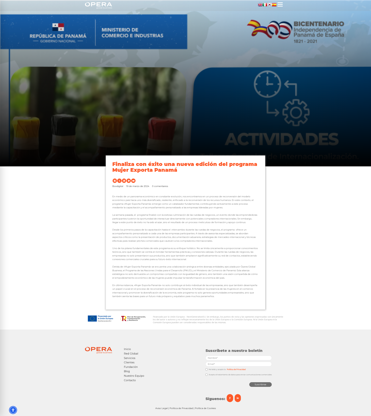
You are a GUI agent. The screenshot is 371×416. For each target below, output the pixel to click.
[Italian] (265, 4)
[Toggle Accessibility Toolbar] (13, 410)
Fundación (131, 367)
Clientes (129, 362)
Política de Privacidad (236, 369)
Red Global (131, 353)
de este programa (160, 248)
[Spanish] (274, 4)
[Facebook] (115, 181)
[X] (119, 181)
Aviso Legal (161, 408)
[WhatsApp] (129, 181)
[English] (260, 4)
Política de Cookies (205, 408)
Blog (127, 371)
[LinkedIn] (124, 181)
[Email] (133, 181)
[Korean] (269, 4)
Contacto (130, 380)
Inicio (127, 349)
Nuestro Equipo (134, 375)
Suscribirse (260, 384)
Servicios (129, 358)
